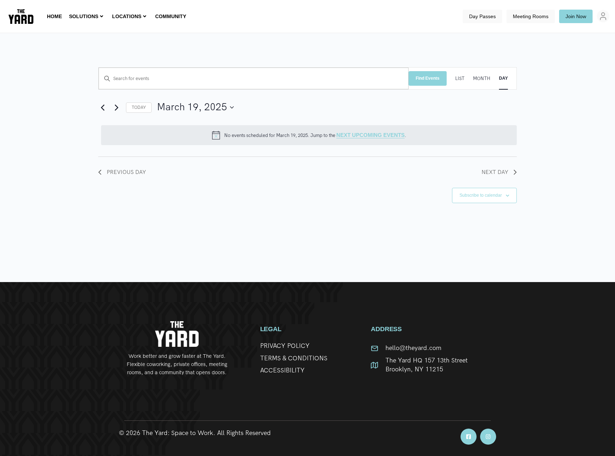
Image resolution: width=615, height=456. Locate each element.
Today (139, 107)
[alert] (309, 135)
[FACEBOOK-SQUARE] (469, 437)
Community (170, 16)
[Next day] (116, 107)
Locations (126, 16)
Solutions (83, 16)
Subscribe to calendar (480, 195)
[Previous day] (102, 107)
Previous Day (126, 172)
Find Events (428, 78)
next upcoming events (370, 135)
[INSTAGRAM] (488, 437)
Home (54, 16)
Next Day (495, 172)
